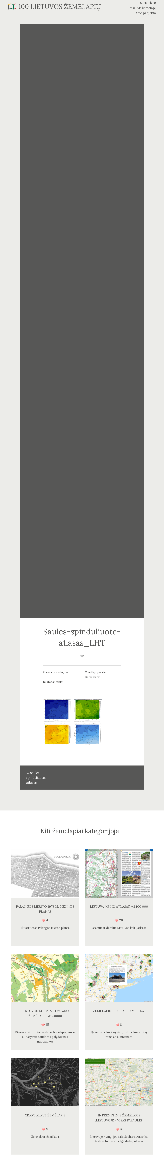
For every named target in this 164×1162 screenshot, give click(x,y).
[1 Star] (82, 656)
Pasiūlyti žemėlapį (142, 8)
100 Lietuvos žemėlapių (60, 6)
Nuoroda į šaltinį (53, 682)
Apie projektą (145, 13)
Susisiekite (148, 3)
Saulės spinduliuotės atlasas (36, 777)
